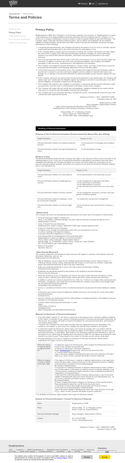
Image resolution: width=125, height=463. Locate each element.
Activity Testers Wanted (27, 451)
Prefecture (84, 4)
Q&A (69, 451)
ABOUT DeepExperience (35, 450)
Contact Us (20, 450)
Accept (104, 457)
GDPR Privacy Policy (18, 43)
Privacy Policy (15, 33)
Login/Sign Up (103, 4)
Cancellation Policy (17, 36)
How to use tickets (77, 450)
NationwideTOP (14, 14)
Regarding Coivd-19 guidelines (57, 450)
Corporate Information (45, 451)
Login (11, 450)
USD (92, 4)
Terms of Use (14, 29)
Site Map (77, 451)
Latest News (60, 451)
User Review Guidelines (19, 39)
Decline (87, 457)
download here (65, 350)
